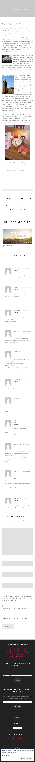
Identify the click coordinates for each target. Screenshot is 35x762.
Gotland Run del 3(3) (17, 654)
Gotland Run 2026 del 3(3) (17, 648)
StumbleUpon (22, 209)
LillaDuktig (19, 45)
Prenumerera (17, 706)
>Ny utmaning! (17, 245)
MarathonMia (21, 170)
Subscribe (17, 680)
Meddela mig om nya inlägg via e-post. (16, 618)
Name (4, 558)
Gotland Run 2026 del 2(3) (17, 650)
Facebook (9, 205)
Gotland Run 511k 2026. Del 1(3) (18, 652)
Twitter (27, 205)
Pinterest (18, 205)
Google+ (11, 209)
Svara (16, 270)
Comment (5, 524)
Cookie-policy (5, 755)
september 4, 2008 (26, 268)
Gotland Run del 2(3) (17, 656)
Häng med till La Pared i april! (17, 235)
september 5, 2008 (26, 351)
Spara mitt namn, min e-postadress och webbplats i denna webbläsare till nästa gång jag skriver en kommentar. (17, 598)
